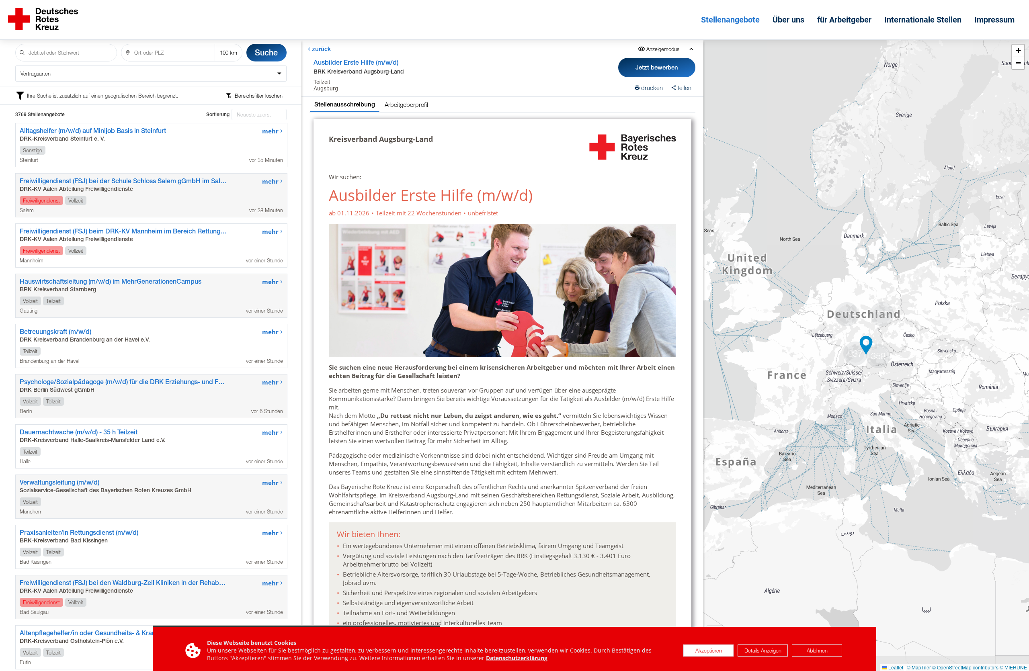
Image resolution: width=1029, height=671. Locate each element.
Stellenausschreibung (344, 104)
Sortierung (218, 114)
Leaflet (895, 667)
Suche (266, 52)
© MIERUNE (1013, 667)
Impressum (994, 20)
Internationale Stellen (922, 20)
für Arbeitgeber (844, 20)
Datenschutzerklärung (516, 658)
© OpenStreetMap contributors (965, 667)
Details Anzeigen (762, 650)
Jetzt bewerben (656, 67)
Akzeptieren (708, 650)
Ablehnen (817, 650)
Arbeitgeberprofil (406, 104)
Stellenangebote (730, 20)
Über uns (788, 20)
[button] (847, 314)
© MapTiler (919, 667)
